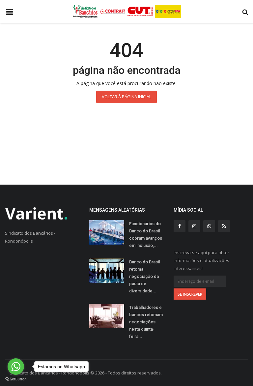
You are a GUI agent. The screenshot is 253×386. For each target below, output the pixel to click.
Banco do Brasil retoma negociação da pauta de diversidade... (144, 276)
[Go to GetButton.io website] (15, 379)
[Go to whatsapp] (16, 366)
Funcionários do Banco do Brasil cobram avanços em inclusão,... (145, 234)
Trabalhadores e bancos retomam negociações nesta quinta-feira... (146, 322)
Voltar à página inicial (126, 97)
